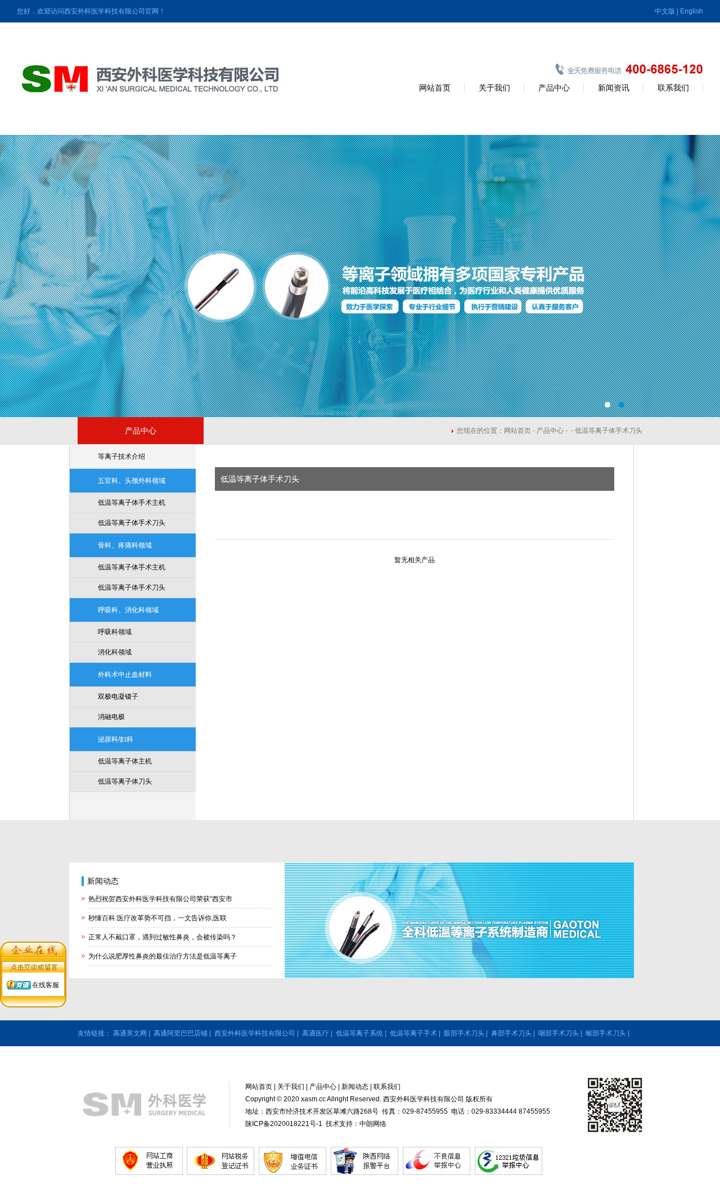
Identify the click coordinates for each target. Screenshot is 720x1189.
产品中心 (554, 87)
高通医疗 (315, 1033)
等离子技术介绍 (121, 456)
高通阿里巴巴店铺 (181, 1033)
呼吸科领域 (115, 632)
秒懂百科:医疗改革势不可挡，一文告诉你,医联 (157, 918)
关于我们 (494, 87)
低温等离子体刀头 (125, 781)
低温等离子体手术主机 (131, 503)
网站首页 (435, 87)
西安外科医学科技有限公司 (254, 1033)
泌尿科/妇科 (115, 739)
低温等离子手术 (413, 1033)
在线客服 (45, 985)
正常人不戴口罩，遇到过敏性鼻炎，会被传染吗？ (162, 937)
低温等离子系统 (359, 1033)
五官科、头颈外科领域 (131, 481)
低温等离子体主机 (125, 761)
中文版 (665, 11)
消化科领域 (115, 652)
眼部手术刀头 (464, 1033)
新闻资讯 (613, 87)
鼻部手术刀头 (511, 1033)
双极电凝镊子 (118, 696)
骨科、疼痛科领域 (125, 545)
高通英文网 (130, 1033)
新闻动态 (103, 880)
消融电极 (111, 717)
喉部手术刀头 (606, 1033)
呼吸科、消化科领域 (128, 610)
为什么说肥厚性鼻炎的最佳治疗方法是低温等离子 (162, 956)
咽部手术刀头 (558, 1033)
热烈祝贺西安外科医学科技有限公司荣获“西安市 (160, 899)
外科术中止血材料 (125, 675)
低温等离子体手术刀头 (131, 523)
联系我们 (673, 87)
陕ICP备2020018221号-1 (283, 1124)
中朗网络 (372, 1124)
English (691, 11)
